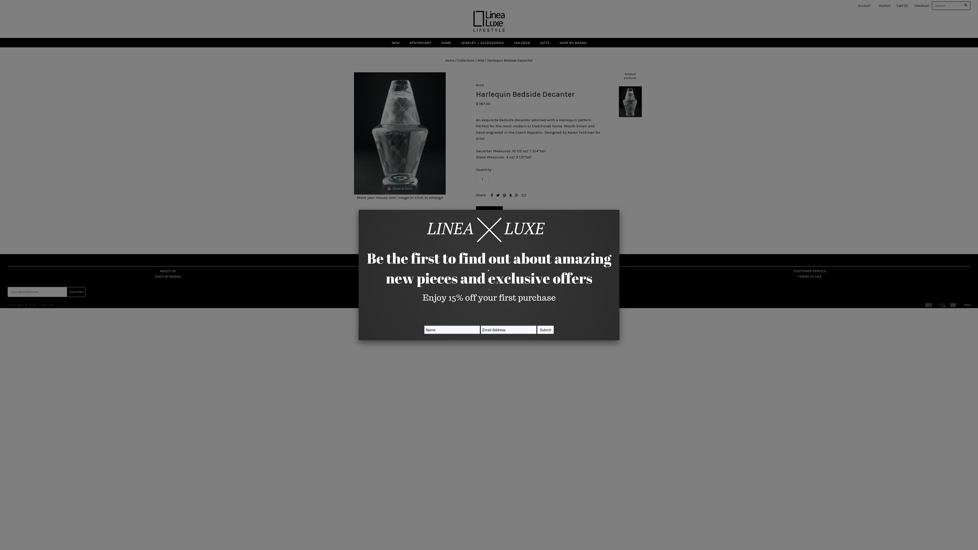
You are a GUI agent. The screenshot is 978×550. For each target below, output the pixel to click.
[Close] (619, 209)
